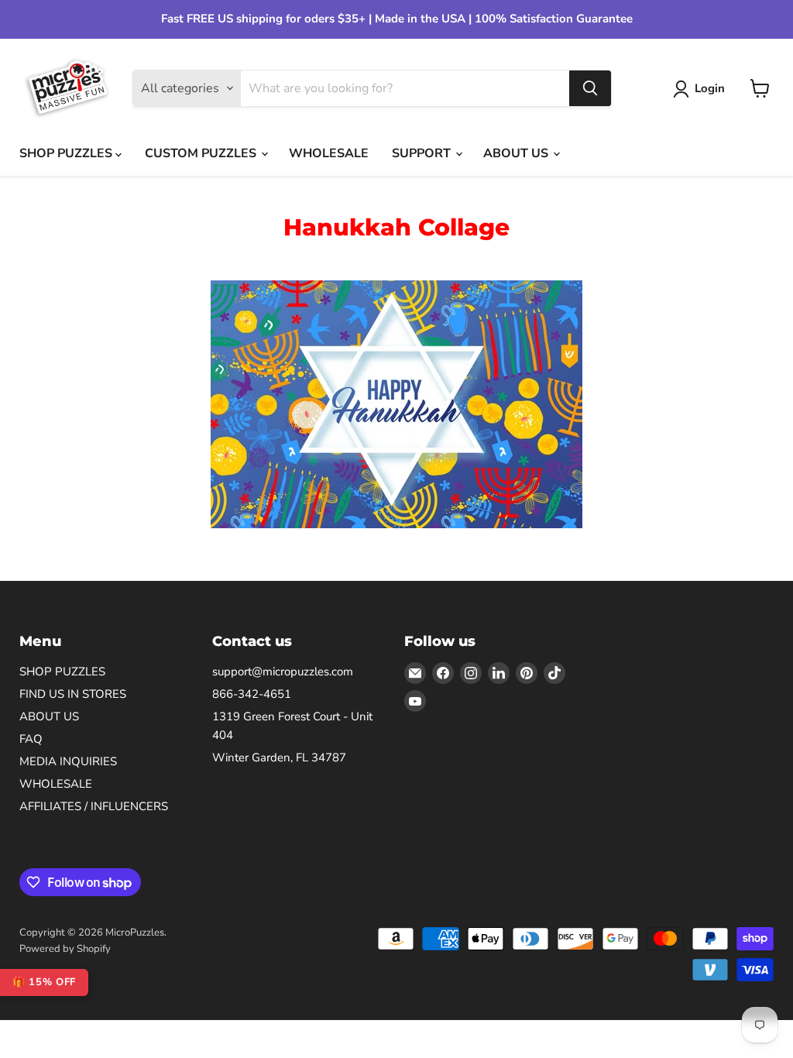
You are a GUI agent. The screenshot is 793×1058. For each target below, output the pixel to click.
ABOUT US (517, 153)
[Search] (590, 88)
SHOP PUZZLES (67, 153)
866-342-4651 (251, 694)
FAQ (31, 739)
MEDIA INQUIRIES (68, 761)
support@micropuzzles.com (282, 671)
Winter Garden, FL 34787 (279, 757)
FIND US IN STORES (72, 694)
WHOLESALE (329, 153)
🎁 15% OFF (44, 982)
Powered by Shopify (65, 949)
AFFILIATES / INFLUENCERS (93, 806)
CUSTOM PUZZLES (202, 153)
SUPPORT (423, 153)
